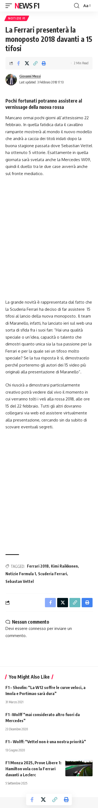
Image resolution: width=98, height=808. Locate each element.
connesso (37, 628)
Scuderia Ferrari (52, 573)
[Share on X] (27, 63)
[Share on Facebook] (18, 63)
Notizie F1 (16, 18)
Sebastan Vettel (19, 581)
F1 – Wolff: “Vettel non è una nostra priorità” (45, 741)
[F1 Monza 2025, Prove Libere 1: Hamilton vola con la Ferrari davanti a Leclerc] (79, 768)
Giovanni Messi (30, 76)
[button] (10, 5)
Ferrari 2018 (38, 566)
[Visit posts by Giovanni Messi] (11, 79)
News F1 (27, 5)
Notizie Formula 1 (20, 573)
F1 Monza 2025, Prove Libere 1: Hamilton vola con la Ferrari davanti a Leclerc (33, 768)
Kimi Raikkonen (64, 566)
